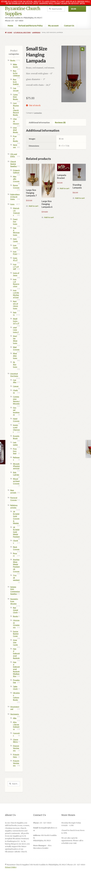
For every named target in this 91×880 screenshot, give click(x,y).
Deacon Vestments (16, 748)
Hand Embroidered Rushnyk (16, 653)
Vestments (14, 714)
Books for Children (16, 73)
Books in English (16, 81)
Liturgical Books (15, 130)
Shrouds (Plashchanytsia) (16, 466)
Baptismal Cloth (15, 610)
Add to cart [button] (33, 206)
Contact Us (69, 25)
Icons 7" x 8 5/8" (15, 266)
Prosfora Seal (15, 451)
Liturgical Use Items (22, 32)
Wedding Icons (15, 355)
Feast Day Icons (15, 221)
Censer (16, 386)
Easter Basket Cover (16, 633)
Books (12, 60)
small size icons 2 (15, 329)
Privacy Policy (10, 867)
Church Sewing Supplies (13, 163)
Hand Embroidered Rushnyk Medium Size (16, 669)
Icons (12, 204)
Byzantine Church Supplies (22, 11)
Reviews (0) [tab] (60, 122)
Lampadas (36, 32)
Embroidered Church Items (15, 196)
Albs (14, 718)
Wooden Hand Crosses (16, 481)
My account (53, 25)
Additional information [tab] (39, 122)
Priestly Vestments (16, 763)
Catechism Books (15, 96)
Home (10, 25)
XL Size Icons (15, 364)
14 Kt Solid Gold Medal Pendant (16, 531)
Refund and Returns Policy (30, 25)
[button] (82, 49)
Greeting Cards (15, 642)
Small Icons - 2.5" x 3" (16, 321)
